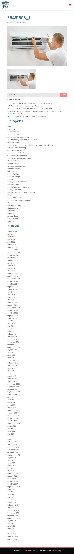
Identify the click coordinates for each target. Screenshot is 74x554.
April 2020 (11, 405)
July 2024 (11, 292)
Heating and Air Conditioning (18, 187)
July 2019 (10, 429)
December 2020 (13, 384)
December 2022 (13, 339)
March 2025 (11, 271)
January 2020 (12, 413)
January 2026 (12, 250)
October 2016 (12, 515)
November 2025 (13, 255)
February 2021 (12, 379)
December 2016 (13, 510)
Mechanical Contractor (16, 205)
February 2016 (12, 537)
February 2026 (12, 247)
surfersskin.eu (12, 216)
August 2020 (12, 394)
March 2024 (11, 300)
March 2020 (11, 408)
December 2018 (13, 447)
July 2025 (10, 263)
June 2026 (11, 237)
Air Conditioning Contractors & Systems (22, 140)
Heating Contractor (14, 190)
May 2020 (11, 402)
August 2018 (11, 458)
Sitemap (58, 550)
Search (63, 95)
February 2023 (12, 334)
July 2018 (10, 460)
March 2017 (11, 502)
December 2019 (13, 415)
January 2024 (12, 305)
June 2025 (11, 266)
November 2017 (13, 481)
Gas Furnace (12, 171)
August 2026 (12, 231)
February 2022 (12, 363)
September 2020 (13, 392)
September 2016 (13, 518)
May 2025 (11, 268)
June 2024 (11, 294)
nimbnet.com (12, 208)
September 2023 (13, 316)
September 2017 (13, 487)
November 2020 (13, 387)
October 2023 (12, 313)
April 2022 (11, 360)
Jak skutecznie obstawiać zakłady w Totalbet (24, 106)
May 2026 (11, 239)
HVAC (9, 195)
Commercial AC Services (16, 150)
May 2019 (10, 434)
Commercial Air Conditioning (18, 153)
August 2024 (12, 289)
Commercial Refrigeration (17, 155)
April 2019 (10, 437)
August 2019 (11, 426)
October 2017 (12, 484)
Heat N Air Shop (13, 174)
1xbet (9, 127)
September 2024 (13, 287)
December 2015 (13, 542)
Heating (10, 179)
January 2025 (12, 276)
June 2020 (11, 400)
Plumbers (11, 211)
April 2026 (11, 242)
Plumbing (10, 213)
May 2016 (10, 529)
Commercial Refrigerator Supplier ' (20, 158)
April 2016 (11, 531)
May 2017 (10, 497)
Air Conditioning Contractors (18, 137)
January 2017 (12, 508)
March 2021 (11, 376)
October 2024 (12, 284)
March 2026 (11, 244)
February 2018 (12, 473)
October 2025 (12, 258)
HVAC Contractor (14, 197)
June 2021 (11, 368)
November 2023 (13, 310)
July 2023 (10, 321)
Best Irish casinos (13, 142)
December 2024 (13, 279)
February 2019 (12, 442)
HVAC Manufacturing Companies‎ (19, 200)
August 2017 (11, 489)
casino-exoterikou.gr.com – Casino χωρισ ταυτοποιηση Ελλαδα (30, 145)
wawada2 (11, 221)
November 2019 (13, 418)
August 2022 (12, 350)
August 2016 (11, 521)
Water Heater (12, 219)
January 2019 (12, 444)
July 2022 (10, 352)
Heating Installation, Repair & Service (21, 192)
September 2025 (13, 260)
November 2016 (13, 513)
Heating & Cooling (14, 184)
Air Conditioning (13, 134)
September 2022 (13, 347)
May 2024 (11, 297)
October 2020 (12, 389)
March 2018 (11, 471)
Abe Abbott (13, 22)
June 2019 (11, 431)
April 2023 (11, 329)
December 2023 (13, 308)
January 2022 (12, 365)
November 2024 (13, 281)
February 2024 (12, 302)
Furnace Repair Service (16, 166)
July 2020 (10, 397)
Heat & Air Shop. (34, 550)
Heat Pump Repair (14, 177)
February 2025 (12, 273)
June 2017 (11, 494)
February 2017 (12, 505)
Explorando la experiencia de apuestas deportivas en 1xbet (29, 108)
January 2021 (12, 381)
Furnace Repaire (13, 169)
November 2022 (13, 342)
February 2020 (12, 410)
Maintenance (12, 203)
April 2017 (11, 500)
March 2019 (11, 439)
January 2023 (12, 337)
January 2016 (12, 539)
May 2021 (10, 371)
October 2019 (12, 421)
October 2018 (12, 452)
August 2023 (12, 318)
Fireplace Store (13, 163)
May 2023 (11, 326)
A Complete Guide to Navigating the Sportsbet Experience (29, 103)
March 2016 (11, 534)
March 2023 (11, 331)
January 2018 (12, 476)
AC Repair (11, 129)
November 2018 (13, 450)
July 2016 (10, 523)
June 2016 (11, 526)
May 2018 (10, 465)
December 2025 (13, 252)
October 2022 (12, 344)
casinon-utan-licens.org (16, 148)
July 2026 (10, 234)
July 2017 (10, 492)
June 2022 (11, 355)
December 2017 (13, 479)
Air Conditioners (13, 132)
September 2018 (13, 455)
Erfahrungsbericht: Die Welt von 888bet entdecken (26, 116)
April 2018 (11, 468)
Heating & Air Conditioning (17, 182)
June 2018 (11, 463)
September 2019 (13, 423)
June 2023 (11, 323)
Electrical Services (14, 161)
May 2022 (11, 358)
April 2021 (10, 373)
